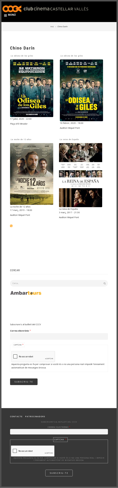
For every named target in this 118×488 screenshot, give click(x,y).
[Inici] (45, 8)
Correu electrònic (19, 330)
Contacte (16, 416)
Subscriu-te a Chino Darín (11, 226)
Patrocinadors (35, 416)
